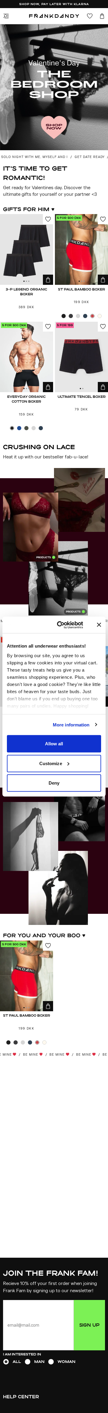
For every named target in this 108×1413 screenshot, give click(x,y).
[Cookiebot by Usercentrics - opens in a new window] (67, 625)
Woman (66, 1361)
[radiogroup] (54, 1362)
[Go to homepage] (54, 16)
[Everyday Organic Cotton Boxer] (26, 357)
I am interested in (22, 1354)
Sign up (89, 1325)
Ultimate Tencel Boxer (82, 396)
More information (71, 724)
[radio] (6, 1362)
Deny (54, 782)
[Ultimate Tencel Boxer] (81, 357)
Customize (50, 763)
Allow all (54, 743)
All (17, 1361)
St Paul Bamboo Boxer (81, 289)
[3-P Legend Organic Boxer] (26, 249)
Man (39, 1361)
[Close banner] (99, 625)
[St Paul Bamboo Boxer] (81, 249)
